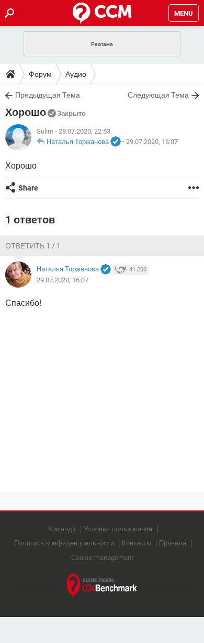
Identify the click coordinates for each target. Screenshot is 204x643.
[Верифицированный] (115, 142)
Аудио (75, 74)
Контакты (136, 543)
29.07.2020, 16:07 (152, 142)
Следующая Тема (158, 95)
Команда (62, 529)
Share (28, 188)
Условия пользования (118, 529)
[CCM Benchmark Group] (102, 586)
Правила (172, 543)
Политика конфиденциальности (64, 543)
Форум (40, 74)
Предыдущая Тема (47, 95)
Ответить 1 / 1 (33, 246)
